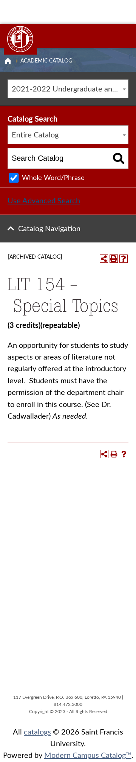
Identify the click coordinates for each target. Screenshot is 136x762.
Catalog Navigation (49, 229)
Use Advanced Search (44, 201)
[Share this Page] (104, 259)
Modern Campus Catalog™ (87, 755)
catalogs (37, 732)
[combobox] (68, 88)
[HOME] (8, 61)
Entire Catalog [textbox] (35, 135)
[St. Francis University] (20, 39)
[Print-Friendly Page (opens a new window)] (114, 259)
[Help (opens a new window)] (123, 259)
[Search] (119, 158)
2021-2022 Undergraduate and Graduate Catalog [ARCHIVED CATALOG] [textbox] (70, 89)
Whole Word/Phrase (53, 178)
